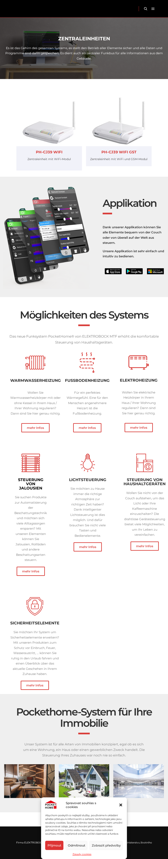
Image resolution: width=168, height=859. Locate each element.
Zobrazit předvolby (106, 845)
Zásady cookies (82, 854)
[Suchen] (145, 8)
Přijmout (54, 845)
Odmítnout (76, 845)
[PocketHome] (16, 8)
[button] (121, 805)
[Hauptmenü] (153, 8)
